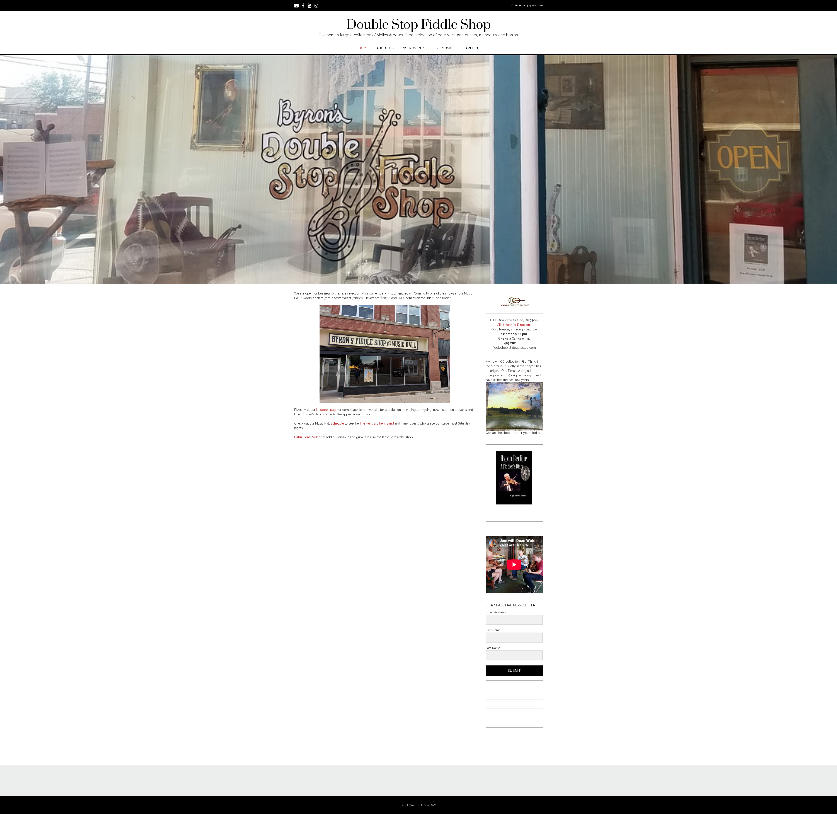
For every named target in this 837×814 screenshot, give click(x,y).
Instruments (413, 48)
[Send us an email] (296, 5)
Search (468, 48)
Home (363, 48)
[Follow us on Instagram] (316, 5)
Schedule (337, 423)
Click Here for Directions (514, 325)
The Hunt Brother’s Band (377, 423)
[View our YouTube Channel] (309, 5)
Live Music (443, 48)
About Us (385, 48)
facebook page (326, 409)
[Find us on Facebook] (303, 5)
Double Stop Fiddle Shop (418, 25)
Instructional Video (307, 437)
